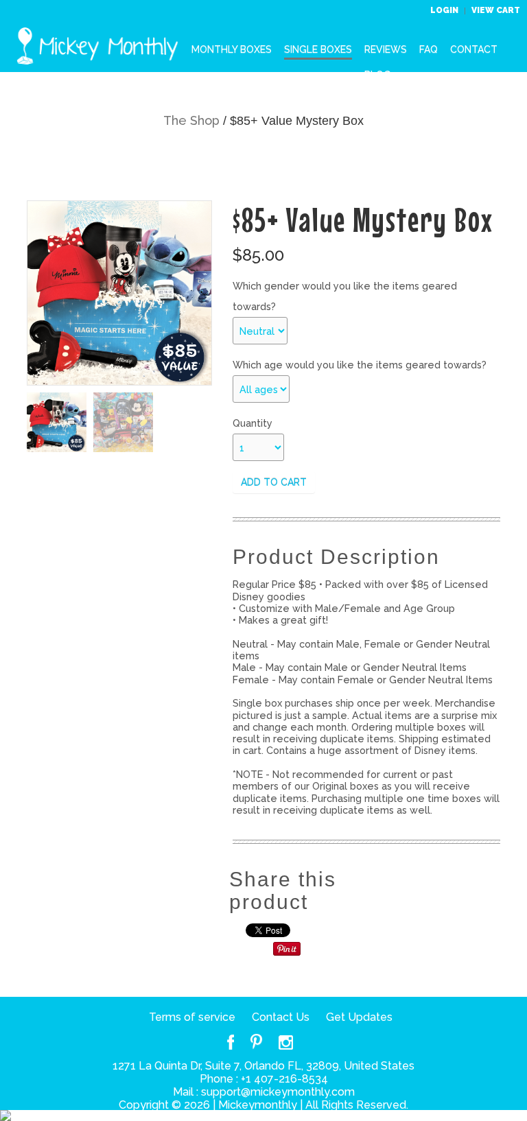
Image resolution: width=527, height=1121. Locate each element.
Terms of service (192, 1017)
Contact (473, 49)
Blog (377, 74)
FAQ (428, 49)
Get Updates (359, 1017)
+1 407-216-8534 (284, 1078)
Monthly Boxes (231, 49)
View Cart (495, 10)
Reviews (385, 49)
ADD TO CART (274, 482)
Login (445, 10)
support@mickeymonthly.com (278, 1091)
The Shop (191, 120)
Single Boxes (318, 49)
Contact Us (280, 1017)
